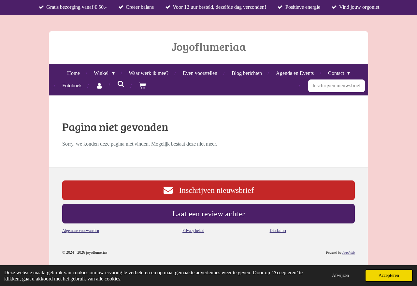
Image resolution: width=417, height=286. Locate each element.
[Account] (99, 85)
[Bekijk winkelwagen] (142, 85)
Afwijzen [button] (340, 275)
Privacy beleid (193, 230)
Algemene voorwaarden (80, 230)
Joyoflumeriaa (208, 46)
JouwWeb (348, 252)
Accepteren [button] (389, 275)
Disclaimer (278, 230)
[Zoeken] (121, 84)
